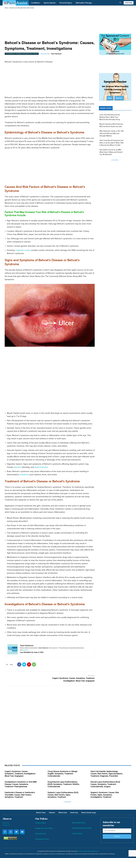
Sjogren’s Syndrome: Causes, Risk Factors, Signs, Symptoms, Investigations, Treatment (105, 795)
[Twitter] (24, 664)
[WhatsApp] (34, 664)
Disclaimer (89, 851)
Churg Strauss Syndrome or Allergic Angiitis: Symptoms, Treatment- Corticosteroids (62, 774)
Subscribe (117, 836)
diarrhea (17, 467)
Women (119, 98)
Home (6, 8)
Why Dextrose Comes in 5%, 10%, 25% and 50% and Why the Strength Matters (111, 133)
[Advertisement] (50, 25)
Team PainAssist (56, 54)
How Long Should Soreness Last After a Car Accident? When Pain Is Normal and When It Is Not (111, 143)
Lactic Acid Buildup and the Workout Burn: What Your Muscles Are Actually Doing (109, 117)
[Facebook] (19, 664)
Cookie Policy (77, 834)
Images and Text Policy (44, 828)
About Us (6, 823)
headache (24, 475)
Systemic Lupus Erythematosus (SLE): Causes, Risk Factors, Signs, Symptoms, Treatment (63, 795)
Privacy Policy (40, 823)
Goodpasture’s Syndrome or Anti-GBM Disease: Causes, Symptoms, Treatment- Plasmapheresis (21, 784)
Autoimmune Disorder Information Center (22, 8)
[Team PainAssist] (12, 649)
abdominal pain (41, 467)
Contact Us (6, 825)
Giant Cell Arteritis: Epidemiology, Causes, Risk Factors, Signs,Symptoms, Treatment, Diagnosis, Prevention (107, 774)
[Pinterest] (29, 664)
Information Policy (42, 839)
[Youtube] (22, 832)
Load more (114, 160)
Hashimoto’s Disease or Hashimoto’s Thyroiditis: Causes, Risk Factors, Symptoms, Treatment (20, 795)
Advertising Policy (78, 823)
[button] (120, 2)
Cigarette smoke (23, 250)
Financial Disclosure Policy (82, 828)
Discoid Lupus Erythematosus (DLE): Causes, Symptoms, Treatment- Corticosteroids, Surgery (105, 784)
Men (110, 98)
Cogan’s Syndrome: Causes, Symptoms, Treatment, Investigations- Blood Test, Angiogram (20, 774)
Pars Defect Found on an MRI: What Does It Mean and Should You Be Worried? (110, 152)
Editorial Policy (40, 834)
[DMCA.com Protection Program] (10, 839)
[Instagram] (10, 832)
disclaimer (25, 650)
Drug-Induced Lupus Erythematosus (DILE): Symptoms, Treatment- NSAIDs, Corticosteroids (63, 784)
